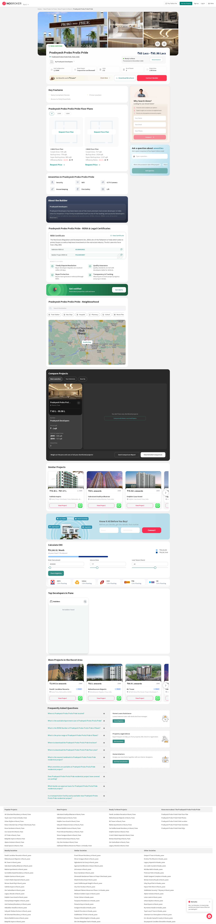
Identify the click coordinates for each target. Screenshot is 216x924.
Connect (148, 137)
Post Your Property (186, 3)
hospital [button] (82, 315)
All (52, 113)
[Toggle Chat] (209, 916)
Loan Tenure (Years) (138, 560)
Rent (25, 4)
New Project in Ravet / (65, 9)
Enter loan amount (54, 560)
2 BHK (59, 113)
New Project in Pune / (50, 9)
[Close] (209, 902)
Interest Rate (94, 560)
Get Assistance (118, 741)
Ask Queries (149, 171)
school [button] (107, 315)
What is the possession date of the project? (146, 165)
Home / (40, 9)
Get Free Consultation (121, 761)
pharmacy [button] (95, 315)
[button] (66, 160)
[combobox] (89, 308)
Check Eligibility (56, 573)
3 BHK (68, 113)
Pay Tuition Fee (172, 3)
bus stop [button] (69, 315)
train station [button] (55, 315)
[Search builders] (85, 601)
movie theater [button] (121, 315)
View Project (62, 505)
